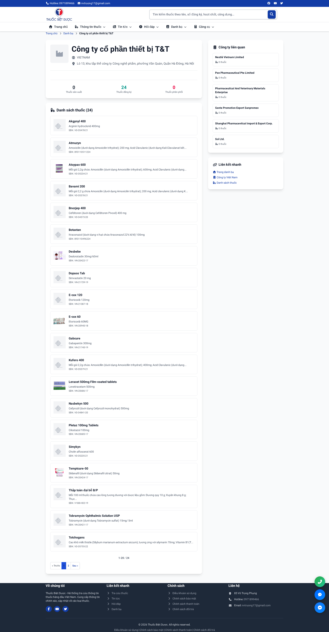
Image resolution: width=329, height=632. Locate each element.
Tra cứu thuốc (120, 593)
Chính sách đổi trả (183, 609)
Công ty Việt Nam (226, 177)
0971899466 (251, 599)
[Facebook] (269, 3)
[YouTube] (275, 3)
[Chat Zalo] (320, 594)
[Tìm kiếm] (272, 14)
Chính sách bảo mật (184, 598)
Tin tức (123, 27)
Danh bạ (177, 27)
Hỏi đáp (149, 27)
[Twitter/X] (281, 3)
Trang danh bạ (225, 172)
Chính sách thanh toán (185, 603)
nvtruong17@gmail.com (256, 605)
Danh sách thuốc (226, 182)
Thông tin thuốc (91, 27)
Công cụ (205, 27)
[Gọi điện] (320, 581)
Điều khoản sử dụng (184, 593)
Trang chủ (61, 27)
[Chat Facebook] (320, 607)
